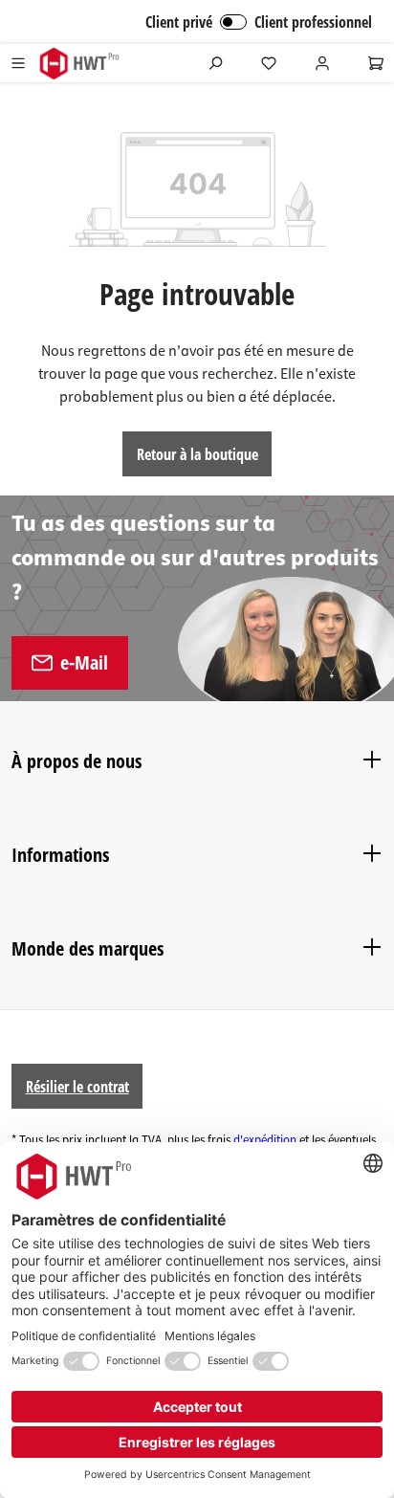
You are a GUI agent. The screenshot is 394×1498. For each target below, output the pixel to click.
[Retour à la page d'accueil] (78, 63)
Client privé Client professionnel (258, 22)
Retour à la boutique (197, 454)
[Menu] (18, 63)
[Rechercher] (215, 63)
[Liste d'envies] (269, 63)
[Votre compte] (322, 63)
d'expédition (264, 1140)
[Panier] (376, 63)
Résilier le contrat (77, 1086)
